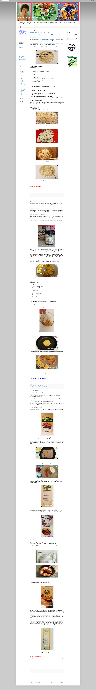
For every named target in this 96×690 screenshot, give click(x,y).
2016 (21, 71)
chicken (37, 196)
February (22, 84)
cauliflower (34, 196)
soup (48, 196)
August (22, 77)
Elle (33, 194)
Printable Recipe (47, 183)
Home (19, 27)
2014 (21, 98)
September (22, 75)
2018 (21, 68)
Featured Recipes (24, 27)
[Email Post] (31, 193)
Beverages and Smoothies (21, 63)
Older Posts (62, 674)
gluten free (40, 196)
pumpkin (57, 386)
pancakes (50, 386)
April (22, 83)
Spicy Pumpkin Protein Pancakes (38, 201)
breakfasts (33, 386)
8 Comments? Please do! (52, 196)
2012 (21, 101)
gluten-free (43, 196)
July (21, 78)
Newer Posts (32, 674)
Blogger (63, 682)
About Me (44, 27)
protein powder (54, 386)
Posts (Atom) (36, 676)
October (22, 74)
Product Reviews (38, 27)
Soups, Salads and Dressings (21, 57)
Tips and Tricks (31, 27)
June (21, 80)
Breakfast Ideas (21, 47)
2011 (21, 103)
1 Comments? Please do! (33, 387)
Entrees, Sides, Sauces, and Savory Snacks (22, 60)
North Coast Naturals (45, 386)
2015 (21, 96)
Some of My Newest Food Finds (38, 393)
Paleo (46, 196)
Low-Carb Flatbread (42, 39)
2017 (21, 69)
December (22, 72)
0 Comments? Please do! (34, 671)
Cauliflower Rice (51, 39)
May (21, 81)
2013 (21, 100)
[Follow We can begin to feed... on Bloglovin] (72, 39)
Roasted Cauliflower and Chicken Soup (39, 32)
